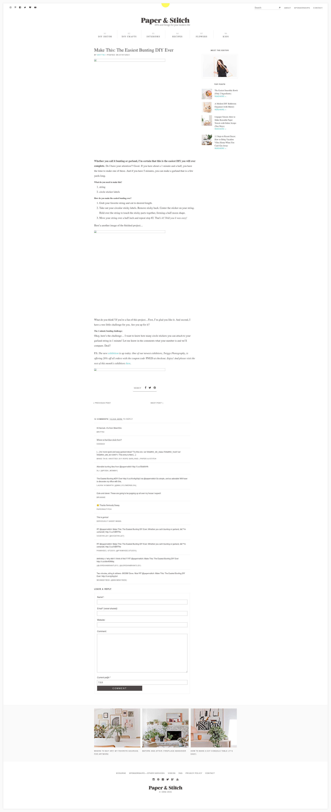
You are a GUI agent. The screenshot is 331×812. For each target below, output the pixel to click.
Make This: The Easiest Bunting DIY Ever (133, 50)
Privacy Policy (194, 773)
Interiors (153, 36)
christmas (105, 46)
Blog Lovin (172, 779)
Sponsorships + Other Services (147, 773)
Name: (100, 597)
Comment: (102, 631)
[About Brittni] (220, 66)
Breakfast (177, 46)
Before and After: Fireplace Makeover (164, 751)
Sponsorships (302, 8)
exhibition (113, 353)
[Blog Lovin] (30, 7)
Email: (107, 608)
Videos (171, 773)
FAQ (180, 773)
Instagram (154, 779)
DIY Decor (105, 36)
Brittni (101, 55)
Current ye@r (104, 677)
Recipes (177, 36)
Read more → (220, 96)
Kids (226, 36)
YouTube (177, 779)
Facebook (163, 779)
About (287, 8)
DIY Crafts (129, 36)
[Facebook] (20, 7)
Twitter (168, 779)
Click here (116, 419)
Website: (101, 619)
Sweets (177, 42)
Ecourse (121, 773)
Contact (318, 8)
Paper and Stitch (165, 21)
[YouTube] (35, 7)
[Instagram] (11, 7)
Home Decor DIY (129, 42)
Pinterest (158, 779)
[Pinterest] (15, 7)
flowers (202, 36)
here (127, 363)
